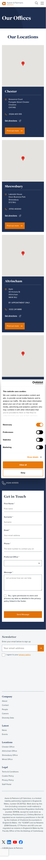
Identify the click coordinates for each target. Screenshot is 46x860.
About (4, 701)
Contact (5, 705)
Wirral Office (7, 759)
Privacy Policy (8, 780)
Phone (7, 543)
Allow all (23, 465)
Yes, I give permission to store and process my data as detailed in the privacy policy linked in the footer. (22, 598)
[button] (23, 63)
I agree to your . (18, 654)
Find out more (13, 130)
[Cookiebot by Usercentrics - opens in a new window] (32, 382)
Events (5, 734)
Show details (32, 457)
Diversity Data (8, 717)
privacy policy (24, 654)
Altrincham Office (9, 751)
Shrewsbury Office (10, 755)
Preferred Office (11, 557)
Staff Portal (6, 784)
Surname (8, 517)
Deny (23, 473)
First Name (9, 503)
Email (7, 530)
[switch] (39, 432)
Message (8, 572)
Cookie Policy (8, 776)
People (5, 709)
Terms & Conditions (10, 771)
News (4, 730)
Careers (5, 713)
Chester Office (8, 746)
